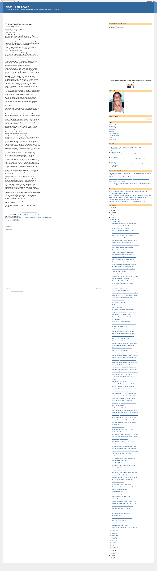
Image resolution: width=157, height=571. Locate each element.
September (115, 533)
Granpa (110, 137)
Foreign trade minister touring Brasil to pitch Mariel (124, 312)
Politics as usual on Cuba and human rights (122, 297)
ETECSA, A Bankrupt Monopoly (119, 328)
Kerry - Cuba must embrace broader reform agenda (124, 367)
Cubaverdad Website (114, 135)
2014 (112, 215)
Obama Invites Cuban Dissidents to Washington (123, 336)
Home (53, 288)
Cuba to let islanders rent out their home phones (123, 259)
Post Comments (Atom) (17, 291)
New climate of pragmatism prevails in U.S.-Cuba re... (124, 388)
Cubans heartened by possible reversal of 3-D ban (123, 510)
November (114, 221)
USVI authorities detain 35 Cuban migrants (122, 453)
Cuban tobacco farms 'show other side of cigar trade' (124, 352)
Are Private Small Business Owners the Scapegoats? (124, 264)
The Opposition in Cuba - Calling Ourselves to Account (125, 434)
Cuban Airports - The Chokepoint (119, 381)
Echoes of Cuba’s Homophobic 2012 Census (122, 252)
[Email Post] (10, 220)
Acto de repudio (112, 124)
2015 (112, 212)
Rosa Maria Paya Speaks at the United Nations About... (125, 448)
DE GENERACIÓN (116, 431)
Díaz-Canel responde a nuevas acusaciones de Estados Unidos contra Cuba (127, 201)
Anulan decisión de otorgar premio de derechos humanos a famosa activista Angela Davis (130, 195)
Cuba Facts (113, 162)
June (113, 540)
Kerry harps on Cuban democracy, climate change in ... (125, 372)
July (113, 538)
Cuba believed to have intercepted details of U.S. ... (124, 395)
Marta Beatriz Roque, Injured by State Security (123, 316)
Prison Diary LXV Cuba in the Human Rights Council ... (125, 422)
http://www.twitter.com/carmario (29, 212)
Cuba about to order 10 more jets (119, 288)
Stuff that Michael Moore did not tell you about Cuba (124, 324)
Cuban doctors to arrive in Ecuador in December (123, 331)
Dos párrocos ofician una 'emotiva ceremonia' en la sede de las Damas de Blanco (129, 158)
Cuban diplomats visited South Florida (121, 508)
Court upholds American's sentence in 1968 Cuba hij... (124, 235)
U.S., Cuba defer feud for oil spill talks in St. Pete (123, 458)
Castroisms (114, 379)
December (114, 219)
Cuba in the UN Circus (117, 467)
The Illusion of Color (116, 305)
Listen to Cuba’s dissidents (118, 300)
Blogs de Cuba (114, 146)
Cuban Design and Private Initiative (120, 350)
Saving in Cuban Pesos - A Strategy (120, 228)
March (113, 547)
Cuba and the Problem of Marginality (120, 278)
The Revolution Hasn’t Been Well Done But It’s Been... (125, 472)
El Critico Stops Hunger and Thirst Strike (121, 484)
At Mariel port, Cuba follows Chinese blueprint (122, 309)
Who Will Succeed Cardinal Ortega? (120, 525)
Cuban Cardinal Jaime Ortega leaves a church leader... (125, 410)
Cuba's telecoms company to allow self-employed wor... (125, 276)
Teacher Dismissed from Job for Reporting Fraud (123, 269)
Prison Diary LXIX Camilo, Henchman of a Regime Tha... (125, 245)
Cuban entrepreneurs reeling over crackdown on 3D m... (125, 293)
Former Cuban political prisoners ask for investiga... (124, 465)
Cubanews (111, 131)
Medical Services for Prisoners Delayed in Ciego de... (124, 486)
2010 (112, 555)
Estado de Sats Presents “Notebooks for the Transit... (124, 343)
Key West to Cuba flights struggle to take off (122, 242)
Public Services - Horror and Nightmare (121, 321)
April (113, 545)
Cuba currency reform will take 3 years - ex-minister (124, 223)
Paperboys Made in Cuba (118, 427)
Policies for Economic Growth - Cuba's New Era (123, 345)
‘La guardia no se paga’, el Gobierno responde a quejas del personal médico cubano (129, 179)
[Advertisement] (78, 17)
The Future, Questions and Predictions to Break (123, 266)
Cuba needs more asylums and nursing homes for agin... (125, 451)
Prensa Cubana (112, 139)
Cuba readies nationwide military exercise (121, 391)
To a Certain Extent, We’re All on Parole (121, 408)
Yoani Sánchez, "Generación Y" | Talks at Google (123, 441)
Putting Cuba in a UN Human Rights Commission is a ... (125, 477)
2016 (112, 210)
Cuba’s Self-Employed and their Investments (122, 443)
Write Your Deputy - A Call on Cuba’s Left (121, 364)
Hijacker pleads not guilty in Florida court (121, 494)
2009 (112, 558)
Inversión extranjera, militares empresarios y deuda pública (124, 153)
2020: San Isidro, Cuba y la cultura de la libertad (120, 176)
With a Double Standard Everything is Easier (122, 429)
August (114, 535)
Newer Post (7, 288)
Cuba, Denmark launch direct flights (120, 475)
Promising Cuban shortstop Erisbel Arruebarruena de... (124, 357)
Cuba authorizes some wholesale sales (121, 314)
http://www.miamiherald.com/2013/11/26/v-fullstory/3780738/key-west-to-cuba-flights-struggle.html (28, 217)
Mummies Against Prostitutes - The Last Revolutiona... (125, 261)
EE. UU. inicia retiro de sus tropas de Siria (119, 193)
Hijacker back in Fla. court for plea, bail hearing (123, 506)
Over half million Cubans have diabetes (121, 455)
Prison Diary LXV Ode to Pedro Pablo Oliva (122, 518)
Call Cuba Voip (112, 127)
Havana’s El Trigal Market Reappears (120, 290)
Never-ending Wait (116, 319)
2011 (112, 553)
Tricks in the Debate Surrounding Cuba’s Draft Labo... (124, 417)
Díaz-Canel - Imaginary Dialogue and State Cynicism (124, 436)
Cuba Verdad (114, 157)
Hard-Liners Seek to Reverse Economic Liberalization (124, 273)
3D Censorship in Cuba (117, 491)
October (114, 530)
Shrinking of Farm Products (118, 340)
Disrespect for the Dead (117, 522)
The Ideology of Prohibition (118, 482)
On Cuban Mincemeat (117, 498)
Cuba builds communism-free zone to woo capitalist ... (124, 285)
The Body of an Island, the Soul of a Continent (123, 386)
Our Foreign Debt (116, 424)
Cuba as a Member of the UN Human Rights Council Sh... (125, 419)
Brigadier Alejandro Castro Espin (119, 489)
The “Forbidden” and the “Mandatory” (120, 249)
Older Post (98, 288)
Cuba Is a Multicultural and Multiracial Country (123, 230)
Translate (120, 27)
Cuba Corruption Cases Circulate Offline (121, 226)
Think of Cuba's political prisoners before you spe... (124, 333)
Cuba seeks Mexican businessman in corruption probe (124, 369)
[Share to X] (16, 220)
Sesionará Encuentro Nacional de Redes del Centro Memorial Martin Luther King (128, 191)
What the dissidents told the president (121, 513)
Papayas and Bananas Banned (119, 470)
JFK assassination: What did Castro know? (122, 348)
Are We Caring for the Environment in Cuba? (122, 283)
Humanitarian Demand (117, 307)
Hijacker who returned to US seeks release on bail (123, 374)
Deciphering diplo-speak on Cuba (119, 326)
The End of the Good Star (118, 405)
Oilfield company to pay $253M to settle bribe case (124, 257)
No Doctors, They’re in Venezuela (120, 439)
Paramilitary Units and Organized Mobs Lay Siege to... (125, 527)
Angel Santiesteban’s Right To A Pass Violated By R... (125, 247)
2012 (112, 550)
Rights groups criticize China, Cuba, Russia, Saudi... (124, 503)
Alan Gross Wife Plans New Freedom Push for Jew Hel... (125, 233)
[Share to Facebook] (17, 220)
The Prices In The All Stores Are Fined (121, 281)
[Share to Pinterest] (19, 220)
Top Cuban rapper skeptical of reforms (121, 237)
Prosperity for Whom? (117, 463)
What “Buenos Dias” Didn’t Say (119, 520)
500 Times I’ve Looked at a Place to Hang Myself (123, 376)
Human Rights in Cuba (17, 7)
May (113, 542)
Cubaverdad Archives (114, 133)
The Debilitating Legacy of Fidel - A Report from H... (124, 403)
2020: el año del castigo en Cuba (117, 181)
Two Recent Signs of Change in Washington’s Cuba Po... (125, 295)
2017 (112, 207)
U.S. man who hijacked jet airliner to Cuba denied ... (124, 360)
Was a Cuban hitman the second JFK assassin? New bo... (125, 412)
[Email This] (12, 220)
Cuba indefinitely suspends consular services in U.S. (124, 254)
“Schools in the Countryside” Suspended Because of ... (125, 398)
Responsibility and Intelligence (119, 302)
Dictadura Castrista (115, 152)
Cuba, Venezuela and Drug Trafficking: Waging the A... (125, 393)
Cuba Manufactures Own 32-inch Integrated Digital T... (124, 240)
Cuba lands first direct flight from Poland (121, 496)
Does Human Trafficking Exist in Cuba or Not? (123, 384)
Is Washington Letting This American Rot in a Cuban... (124, 446)
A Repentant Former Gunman (119, 271)
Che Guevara (112, 129)
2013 (112, 217)
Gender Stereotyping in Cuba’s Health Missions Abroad (125, 415)
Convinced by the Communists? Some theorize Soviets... (125, 362)
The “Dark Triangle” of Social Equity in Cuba (122, 479)
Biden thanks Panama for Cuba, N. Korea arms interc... (125, 355)
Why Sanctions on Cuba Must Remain (121, 338)
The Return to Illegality (117, 515)
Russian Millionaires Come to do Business (122, 400)
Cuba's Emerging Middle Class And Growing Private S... (125, 501)
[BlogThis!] (14, 220)
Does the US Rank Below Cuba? (119, 460)
